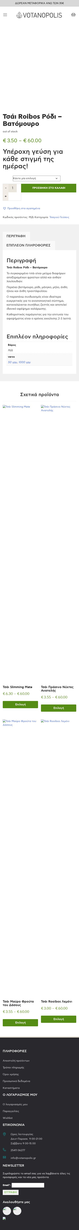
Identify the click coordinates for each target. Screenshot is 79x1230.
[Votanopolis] (39, 14)
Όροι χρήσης (11, 1074)
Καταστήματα (11, 1088)
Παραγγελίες (11, 1111)
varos (6, 177)
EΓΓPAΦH (10, 1192)
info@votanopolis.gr (23, 1158)
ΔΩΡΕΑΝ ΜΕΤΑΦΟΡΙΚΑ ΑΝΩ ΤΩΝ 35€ (39, 3)
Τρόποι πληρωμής (13, 1067)
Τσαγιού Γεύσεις (59, 217)
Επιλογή (20, 704)
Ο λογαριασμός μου (15, 1104)
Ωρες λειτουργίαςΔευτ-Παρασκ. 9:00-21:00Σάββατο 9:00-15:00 (26, 1139)
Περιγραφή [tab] (16, 236)
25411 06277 (18, 1150)
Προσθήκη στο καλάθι (48, 188)
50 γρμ (12, 362)
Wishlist (7, 1118)
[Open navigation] (5, 15)
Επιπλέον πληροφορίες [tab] (28, 245)
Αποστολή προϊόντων (16, 1060)
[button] (21, 208)
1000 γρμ (24, 362)
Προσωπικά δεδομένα (16, 1081)
